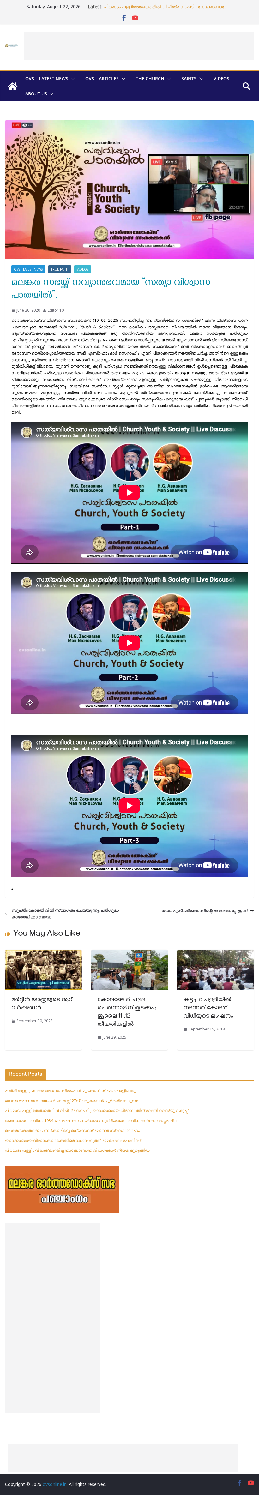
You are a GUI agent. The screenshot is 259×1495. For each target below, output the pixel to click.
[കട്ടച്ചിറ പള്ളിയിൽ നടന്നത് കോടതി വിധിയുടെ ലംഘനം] (215, 953)
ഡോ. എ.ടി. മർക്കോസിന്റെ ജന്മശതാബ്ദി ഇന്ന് (204, 910)
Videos (82, 269)
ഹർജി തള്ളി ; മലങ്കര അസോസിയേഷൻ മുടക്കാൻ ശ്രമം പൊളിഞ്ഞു (70, 1090)
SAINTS (188, 78)
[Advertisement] (139, 46)
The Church (150, 78)
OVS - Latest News (28, 269)
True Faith (60, 269)
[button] (71, 78)
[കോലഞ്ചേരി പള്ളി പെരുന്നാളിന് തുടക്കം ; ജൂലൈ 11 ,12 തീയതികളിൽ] (129, 953)
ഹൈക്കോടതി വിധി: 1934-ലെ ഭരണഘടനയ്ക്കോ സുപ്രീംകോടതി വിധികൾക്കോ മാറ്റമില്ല (90, 1120)
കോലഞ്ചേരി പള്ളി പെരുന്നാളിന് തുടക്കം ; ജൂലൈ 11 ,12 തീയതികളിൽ (127, 1012)
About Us (36, 94)
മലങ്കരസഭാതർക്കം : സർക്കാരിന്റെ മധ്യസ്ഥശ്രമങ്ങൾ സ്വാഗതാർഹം (72, 1130)
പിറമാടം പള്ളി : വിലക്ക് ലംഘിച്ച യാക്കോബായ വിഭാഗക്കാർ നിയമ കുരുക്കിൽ (77, 1150)
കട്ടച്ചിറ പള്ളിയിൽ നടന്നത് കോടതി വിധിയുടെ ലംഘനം (208, 1008)
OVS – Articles (102, 78)
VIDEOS (221, 78)
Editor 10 (56, 310)
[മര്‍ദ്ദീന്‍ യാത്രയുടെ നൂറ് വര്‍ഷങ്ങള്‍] (43, 953)
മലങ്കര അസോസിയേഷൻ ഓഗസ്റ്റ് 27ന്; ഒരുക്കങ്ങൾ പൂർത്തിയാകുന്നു (71, 1100)
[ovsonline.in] (12, 86)
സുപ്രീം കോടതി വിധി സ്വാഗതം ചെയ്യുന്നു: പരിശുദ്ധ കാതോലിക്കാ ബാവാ (65, 913)
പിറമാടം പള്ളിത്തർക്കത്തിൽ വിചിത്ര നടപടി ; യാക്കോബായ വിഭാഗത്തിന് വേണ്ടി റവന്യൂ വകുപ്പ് (165, 9)
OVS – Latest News (46, 78)
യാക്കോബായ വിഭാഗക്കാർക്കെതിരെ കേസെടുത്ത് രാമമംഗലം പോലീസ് (73, 1140)
